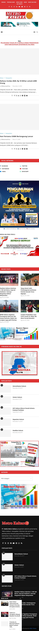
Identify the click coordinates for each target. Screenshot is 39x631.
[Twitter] (11, 6)
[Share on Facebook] (14, 95)
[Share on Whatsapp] (20, 95)
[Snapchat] (24, 6)
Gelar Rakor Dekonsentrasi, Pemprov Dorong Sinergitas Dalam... (15, 604)
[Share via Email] (26, 95)
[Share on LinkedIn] (18, 95)
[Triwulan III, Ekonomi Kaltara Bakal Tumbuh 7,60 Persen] (4, 623)
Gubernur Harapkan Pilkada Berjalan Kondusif (14, 614)
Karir (25, 2)
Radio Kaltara (32, 2)
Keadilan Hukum (18, 430)
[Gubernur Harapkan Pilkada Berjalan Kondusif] (4, 614)
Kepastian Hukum (18, 419)
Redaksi (3, 2)
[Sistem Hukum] (5, 400)
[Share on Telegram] (22, 95)
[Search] (37, 32)
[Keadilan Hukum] (5, 433)
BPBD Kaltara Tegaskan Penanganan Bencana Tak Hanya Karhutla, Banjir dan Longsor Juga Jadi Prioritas (8, 317)
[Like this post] (12, 95)
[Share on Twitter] (16, 95)
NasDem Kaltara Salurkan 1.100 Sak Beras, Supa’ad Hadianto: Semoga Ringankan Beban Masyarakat (8, 291)
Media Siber (19, 2)
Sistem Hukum (17, 397)
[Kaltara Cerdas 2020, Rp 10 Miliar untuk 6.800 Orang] (19, 61)
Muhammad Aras (5, 86)
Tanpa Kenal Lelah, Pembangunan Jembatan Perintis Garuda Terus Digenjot (28, 291)
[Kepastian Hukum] (5, 422)
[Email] (22, 6)
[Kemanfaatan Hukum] (5, 389)
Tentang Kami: (11, 2)
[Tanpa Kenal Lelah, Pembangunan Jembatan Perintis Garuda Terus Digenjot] (30, 280)
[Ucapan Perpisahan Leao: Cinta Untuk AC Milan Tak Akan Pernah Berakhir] (30, 306)
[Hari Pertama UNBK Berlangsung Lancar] (19, 117)
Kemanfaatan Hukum (19, 386)
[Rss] (29, 6)
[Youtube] (19, 6)
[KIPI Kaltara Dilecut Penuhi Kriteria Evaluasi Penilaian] (5, 411)
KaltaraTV (19, 4)
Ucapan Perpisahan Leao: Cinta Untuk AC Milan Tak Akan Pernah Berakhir (29, 316)
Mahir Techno (33, 628)
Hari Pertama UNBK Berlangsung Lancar (16, 136)
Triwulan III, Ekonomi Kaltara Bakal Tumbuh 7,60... (14, 624)
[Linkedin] (16, 6)
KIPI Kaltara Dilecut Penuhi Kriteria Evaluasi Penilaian (23, 409)
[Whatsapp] (27, 6)
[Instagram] (14, 6)
